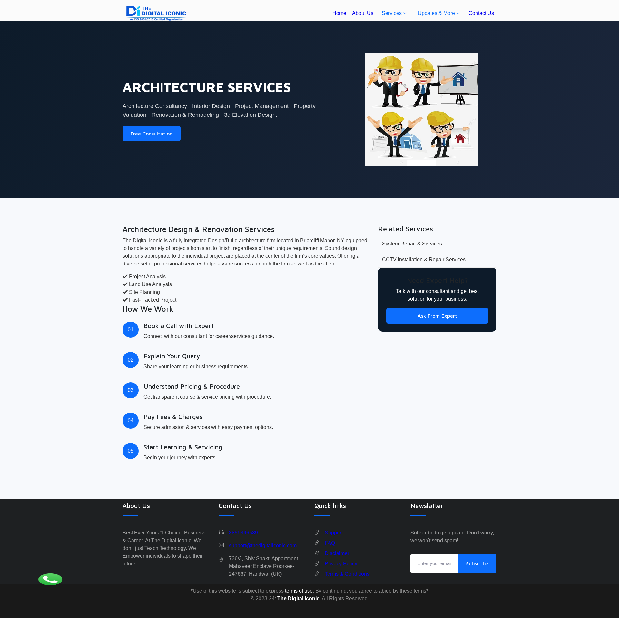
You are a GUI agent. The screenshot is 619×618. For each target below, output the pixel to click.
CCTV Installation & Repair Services (424, 259)
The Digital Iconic (298, 598)
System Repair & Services (412, 243)
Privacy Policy (341, 563)
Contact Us (481, 13)
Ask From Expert (437, 316)
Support (334, 532)
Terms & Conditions (347, 574)
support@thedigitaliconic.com (263, 545)
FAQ (330, 543)
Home (339, 13)
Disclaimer (337, 553)
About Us (362, 13)
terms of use (299, 590)
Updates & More (436, 13)
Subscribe (477, 563)
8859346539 (243, 532)
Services (392, 13)
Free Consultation (151, 133)
